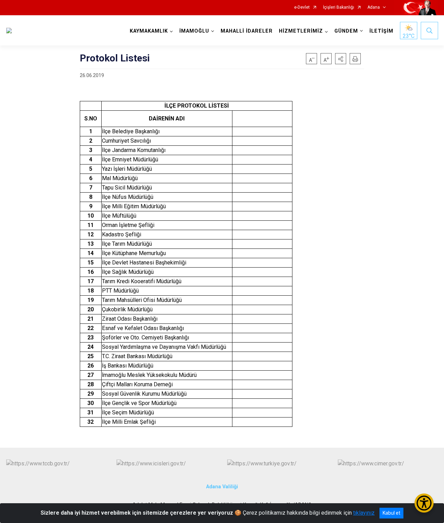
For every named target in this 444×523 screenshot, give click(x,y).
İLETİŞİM (381, 31)
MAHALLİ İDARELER (247, 31)
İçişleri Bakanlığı (338, 7)
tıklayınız (364, 512)
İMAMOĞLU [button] (194, 31)
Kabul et (391, 513)
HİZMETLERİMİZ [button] (301, 31)
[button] (340, 58)
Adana (373, 7)
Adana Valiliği (222, 487)
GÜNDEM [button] (346, 31)
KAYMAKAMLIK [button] (149, 31)
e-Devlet (302, 7)
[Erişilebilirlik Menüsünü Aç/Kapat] (424, 503)
